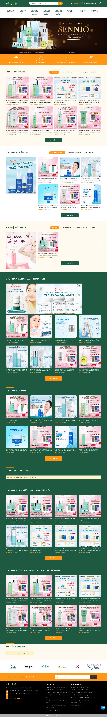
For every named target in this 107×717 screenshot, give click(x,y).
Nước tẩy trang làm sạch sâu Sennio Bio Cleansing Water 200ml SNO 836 (64, 131)
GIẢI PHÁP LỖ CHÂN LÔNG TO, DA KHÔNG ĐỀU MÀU (33, 570)
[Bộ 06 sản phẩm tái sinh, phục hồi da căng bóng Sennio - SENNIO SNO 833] (41, 506)
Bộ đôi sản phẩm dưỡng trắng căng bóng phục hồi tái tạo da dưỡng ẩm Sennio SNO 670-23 (16, 370)
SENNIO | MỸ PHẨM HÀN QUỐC (22, 12)
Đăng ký (93, 3)
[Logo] (11, 3)
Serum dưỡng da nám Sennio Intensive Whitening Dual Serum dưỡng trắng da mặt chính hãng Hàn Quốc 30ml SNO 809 (90, 370)
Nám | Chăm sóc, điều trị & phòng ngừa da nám (58, 12)
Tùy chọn (41, 336)
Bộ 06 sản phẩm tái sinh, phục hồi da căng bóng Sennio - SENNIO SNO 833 (41, 519)
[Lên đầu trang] (104, 701)
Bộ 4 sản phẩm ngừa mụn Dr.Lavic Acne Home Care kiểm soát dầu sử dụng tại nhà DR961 (68, 179)
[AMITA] (45, 666)
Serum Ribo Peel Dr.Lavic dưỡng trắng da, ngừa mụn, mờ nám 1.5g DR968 (41, 339)
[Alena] (53, 36)
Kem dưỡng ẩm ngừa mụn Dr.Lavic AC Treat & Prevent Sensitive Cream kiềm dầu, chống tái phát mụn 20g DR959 (48, 206)
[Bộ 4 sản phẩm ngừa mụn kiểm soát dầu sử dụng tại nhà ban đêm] (48, 167)
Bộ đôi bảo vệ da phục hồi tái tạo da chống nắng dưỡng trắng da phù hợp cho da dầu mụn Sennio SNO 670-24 (90, 179)
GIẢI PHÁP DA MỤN (16, 390)
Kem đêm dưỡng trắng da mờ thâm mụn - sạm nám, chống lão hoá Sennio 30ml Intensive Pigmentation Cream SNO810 (65, 370)
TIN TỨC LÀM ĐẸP (15, 646)
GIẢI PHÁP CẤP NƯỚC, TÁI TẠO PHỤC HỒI (28, 490)
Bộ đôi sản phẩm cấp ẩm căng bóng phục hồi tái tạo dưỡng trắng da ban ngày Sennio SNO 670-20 (17, 549)
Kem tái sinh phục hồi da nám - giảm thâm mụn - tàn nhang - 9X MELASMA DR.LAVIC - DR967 (66, 339)
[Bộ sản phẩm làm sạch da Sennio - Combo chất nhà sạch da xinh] (65, 87)
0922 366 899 (77, 3)
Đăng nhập (86, 3)
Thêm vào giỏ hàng (18, 98)
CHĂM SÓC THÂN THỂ (94, 11)
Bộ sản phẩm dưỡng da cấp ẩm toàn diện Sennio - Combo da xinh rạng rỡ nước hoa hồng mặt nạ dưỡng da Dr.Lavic (89, 101)
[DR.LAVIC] (13, 666)
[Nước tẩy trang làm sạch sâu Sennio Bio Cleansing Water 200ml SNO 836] (65, 117)
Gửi (93, 677)
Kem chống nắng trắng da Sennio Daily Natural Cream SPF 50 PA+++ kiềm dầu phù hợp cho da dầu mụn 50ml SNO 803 (69, 206)
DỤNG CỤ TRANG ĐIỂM (18, 470)
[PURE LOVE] (94, 666)
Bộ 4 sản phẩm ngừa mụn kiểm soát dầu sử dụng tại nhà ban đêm (47, 179)
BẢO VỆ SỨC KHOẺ (82, 11)
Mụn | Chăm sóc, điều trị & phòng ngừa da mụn (46, 12)
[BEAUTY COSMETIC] (62, 666)
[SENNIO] (29, 666)
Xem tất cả (53, 140)
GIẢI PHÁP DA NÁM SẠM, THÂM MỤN (25, 279)
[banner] (21, 175)
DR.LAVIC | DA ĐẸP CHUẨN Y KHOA (10, 12)
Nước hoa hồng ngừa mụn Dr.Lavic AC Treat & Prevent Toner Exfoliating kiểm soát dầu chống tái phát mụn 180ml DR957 (91, 206)
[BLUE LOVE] (78, 666)
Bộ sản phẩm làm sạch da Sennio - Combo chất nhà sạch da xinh (65, 101)
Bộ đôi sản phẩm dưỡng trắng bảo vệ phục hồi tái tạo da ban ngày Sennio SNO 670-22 (41, 370)
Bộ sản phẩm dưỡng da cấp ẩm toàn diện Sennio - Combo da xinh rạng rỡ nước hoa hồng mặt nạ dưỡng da (89, 549)
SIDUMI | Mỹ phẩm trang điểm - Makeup (34, 12)
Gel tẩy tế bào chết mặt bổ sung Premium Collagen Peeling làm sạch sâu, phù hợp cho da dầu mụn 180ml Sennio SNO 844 (89, 131)
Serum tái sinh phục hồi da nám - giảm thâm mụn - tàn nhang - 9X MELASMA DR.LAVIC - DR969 (89, 339)
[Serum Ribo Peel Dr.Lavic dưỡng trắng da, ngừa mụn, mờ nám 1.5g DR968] (41, 326)
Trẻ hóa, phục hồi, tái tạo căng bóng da (70, 12)
